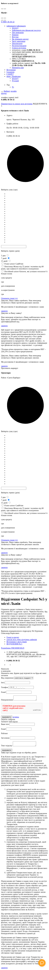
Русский (15, 81)
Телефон (4, 687)
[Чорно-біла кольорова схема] (2, 8)
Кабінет (7, 91)
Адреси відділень (19, 48)
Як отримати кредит (20, 39)
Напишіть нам (18, 68)
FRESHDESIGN (12, 648)
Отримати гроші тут (9, 298)
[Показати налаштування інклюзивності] (2, 91)
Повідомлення (7, 700)
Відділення (11, 70)
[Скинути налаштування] (2, 20)
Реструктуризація (19, 46)
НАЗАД (15, 28)
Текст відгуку (6, 746)
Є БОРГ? (10, 74)
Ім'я (2, 683)
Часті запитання (18, 41)
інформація (11, 26)
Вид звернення (7, 678)
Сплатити (10, 72)
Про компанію (18, 33)
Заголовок (5, 738)
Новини (15, 35)
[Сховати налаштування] (5, 20)
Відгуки (15, 37)
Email (3, 692)
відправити (6, 717)
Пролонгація (17, 43)
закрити (4, 311)
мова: (14, 76)
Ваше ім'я (5, 724)
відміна (16, 717)
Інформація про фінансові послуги (26, 30)
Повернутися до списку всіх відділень (16, 104)
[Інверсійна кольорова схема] (5, 8)
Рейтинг (4, 733)
